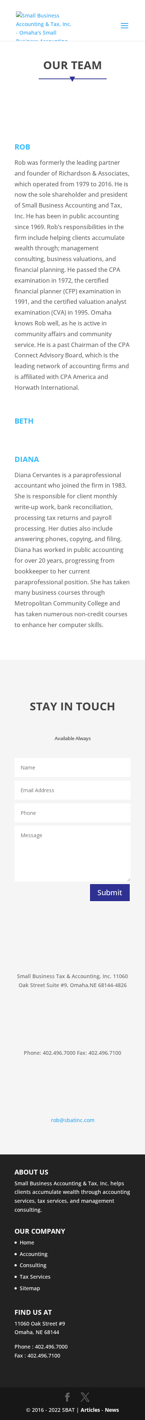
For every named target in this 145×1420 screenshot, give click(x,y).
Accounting (34, 1253)
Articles (91, 1409)
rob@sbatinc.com (72, 1120)
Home (27, 1242)
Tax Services (35, 1276)
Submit (109, 892)
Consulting (33, 1265)
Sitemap (30, 1288)
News (112, 1409)
